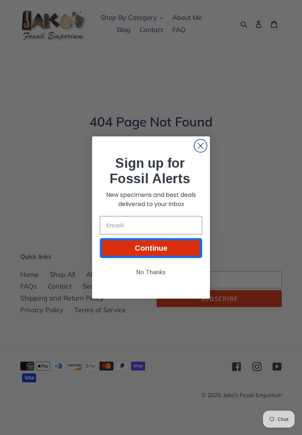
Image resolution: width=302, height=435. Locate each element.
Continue (151, 248)
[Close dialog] (200, 145)
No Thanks (151, 272)
